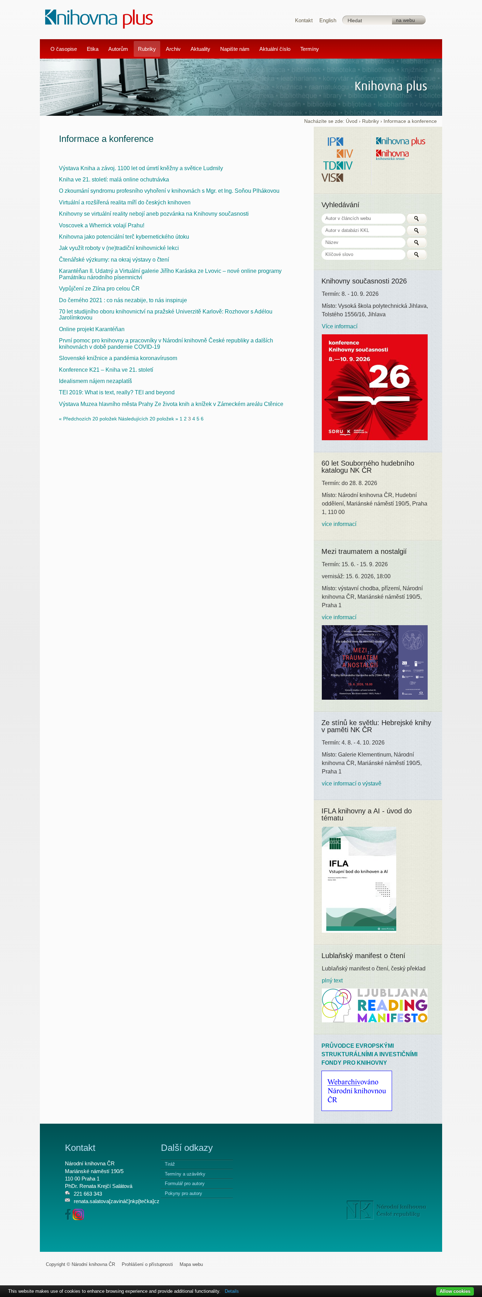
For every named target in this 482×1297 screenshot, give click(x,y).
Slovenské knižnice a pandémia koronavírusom (118, 358)
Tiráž (170, 1164)
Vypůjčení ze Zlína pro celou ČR (99, 289)
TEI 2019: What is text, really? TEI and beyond (117, 392)
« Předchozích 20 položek (88, 419)
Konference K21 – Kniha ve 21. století (106, 370)
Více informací (339, 326)
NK (386, 1210)
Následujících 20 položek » (149, 419)
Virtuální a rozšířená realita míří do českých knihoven (125, 202)
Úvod (351, 121)
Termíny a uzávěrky (185, 1174)
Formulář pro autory (185, 1183)
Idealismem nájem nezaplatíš (95, 381)
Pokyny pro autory (183, 1193)
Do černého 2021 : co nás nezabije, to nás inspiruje (123, 300)
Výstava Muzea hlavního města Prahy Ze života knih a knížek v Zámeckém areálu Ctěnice (171, 404)
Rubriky (370, 121)
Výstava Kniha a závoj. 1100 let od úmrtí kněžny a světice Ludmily (141, 168)
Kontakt (304, 20)
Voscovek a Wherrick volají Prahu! (101, 225)
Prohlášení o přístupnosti (147, 1264)
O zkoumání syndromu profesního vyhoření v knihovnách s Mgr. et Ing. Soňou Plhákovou (169, 191)
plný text (332, 981)
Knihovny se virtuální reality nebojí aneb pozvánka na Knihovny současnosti (154, 214)
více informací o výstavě (351, 784)
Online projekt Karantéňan (92, 329)
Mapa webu (191, 1264)
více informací (339, 524)
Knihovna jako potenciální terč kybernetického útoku (124, 237)
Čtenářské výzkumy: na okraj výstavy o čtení (114, 260)
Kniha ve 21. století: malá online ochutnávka (114, 180)
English (327, 20)
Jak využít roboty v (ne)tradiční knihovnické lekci (119, 248)
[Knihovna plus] (99, 19)
